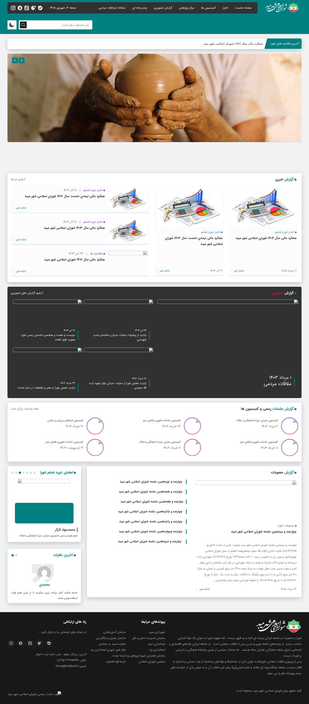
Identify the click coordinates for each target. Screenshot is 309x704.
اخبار (225, 7)
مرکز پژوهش (186, 7)
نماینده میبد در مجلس (112, 644)
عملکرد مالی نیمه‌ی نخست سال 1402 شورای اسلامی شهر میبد (65, 196)
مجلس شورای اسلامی (151, 661)
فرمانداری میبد (156, 644)
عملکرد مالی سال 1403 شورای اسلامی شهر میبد (74, 227)
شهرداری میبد (157, 632)
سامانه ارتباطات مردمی (112, 7)
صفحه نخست (243, 7)
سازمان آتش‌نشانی (114, 632)
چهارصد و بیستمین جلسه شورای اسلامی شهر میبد (264, 531)
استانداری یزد (157, 649)
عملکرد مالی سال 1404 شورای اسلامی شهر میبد (266, 238)
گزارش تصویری (163, 7)
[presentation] (15, 60)
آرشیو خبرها (18, 179)
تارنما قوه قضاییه (116, 661)
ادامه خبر (238, 271)
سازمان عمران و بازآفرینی (111, 638)
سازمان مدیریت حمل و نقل (148, 638)
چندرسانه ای (139, 7)
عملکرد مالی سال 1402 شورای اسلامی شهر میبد (233, 43)
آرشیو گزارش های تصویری (27, 293)
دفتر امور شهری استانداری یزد (108, 649)
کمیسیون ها (208, 7)
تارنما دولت (119, 655)
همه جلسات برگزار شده (24, 408)
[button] (12, 473)
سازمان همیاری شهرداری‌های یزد (145, 655)
